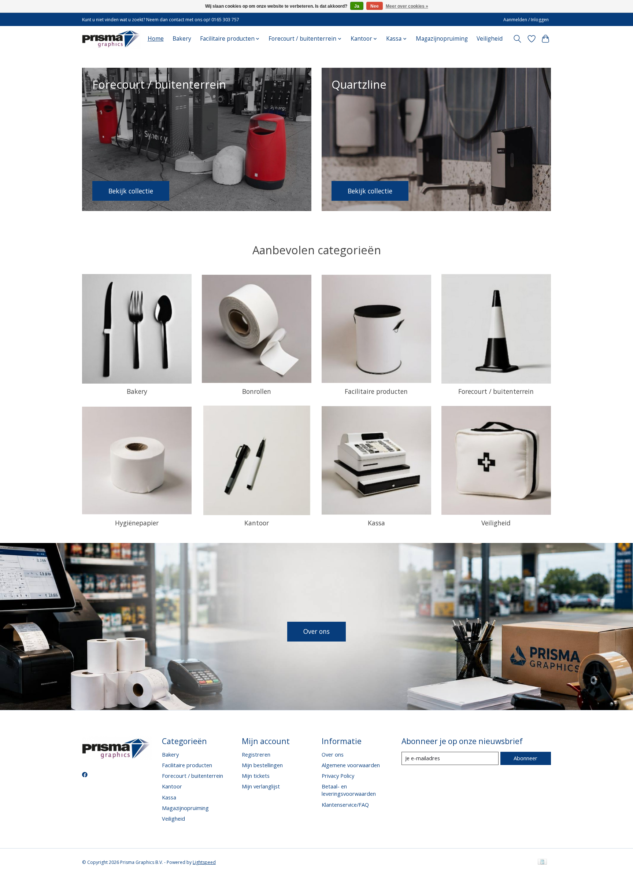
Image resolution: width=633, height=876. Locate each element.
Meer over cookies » (407, 6)
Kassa (376, 522)
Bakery (182, 38)
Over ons (316, 631)
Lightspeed (204, 862)
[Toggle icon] (517, 38)
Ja (356, 6)
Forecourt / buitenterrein (496, 391)
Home (156, 38)
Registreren (256, 754)
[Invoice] (542, 862)
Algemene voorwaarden (351, 765)
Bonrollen (256, 391)
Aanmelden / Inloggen (526, 19)
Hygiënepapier (137, 522)
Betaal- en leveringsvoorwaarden (349, 790)
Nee (374, 6)
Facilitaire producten (376, 391)
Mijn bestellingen (262, 765)
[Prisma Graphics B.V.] (111, 39)
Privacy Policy (338, 775)
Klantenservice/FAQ (345, 804)
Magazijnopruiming (442, 38)
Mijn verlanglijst (261, 786)
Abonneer (525, 758)
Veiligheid (490, 38)
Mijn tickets (256, 775)
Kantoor (256, 522)
